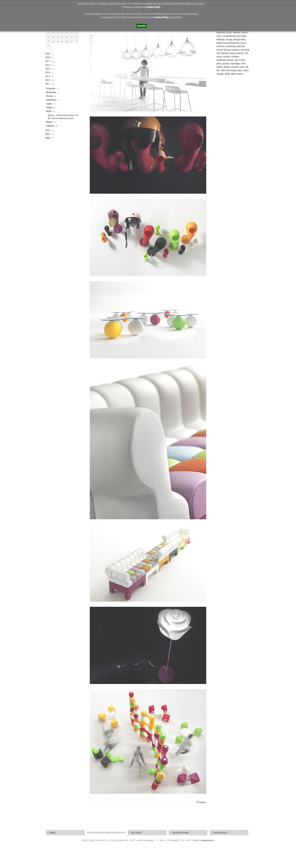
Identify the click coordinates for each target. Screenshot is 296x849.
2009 (47, 134)
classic (244, 32)
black (229, 32)
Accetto (141, 25)
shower (234, 67)
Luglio (49, 103)
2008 (47, 138)
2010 (47, 130)
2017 (47, 61)
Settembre (51, 99)
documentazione (231, 43)
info (218, 53)
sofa (241, 67)
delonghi (221, 39)
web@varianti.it (207, 840)
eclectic (220, 46)
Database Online (220, 832)
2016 (47, 65)
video (246, 70)
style (223, 70)
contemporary (229, 36)
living (232, 53)
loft (246, 53)
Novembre (51, 92)
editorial (240, 46)
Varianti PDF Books (180, 832)
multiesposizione (225, 60)
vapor (239, 70)
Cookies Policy (152, 7)
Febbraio (50, 125)
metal (219, 56)
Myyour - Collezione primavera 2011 (63, 115)
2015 (47, 68)
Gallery (52, 832)
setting (226, 67)
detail (219, 43)
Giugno (49, 107)
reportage (235, 63)
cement (236, 32)
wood (240, 73)
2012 (47, 80)
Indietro (202, 802)
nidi (236, 60)
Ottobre (49, 96)
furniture (235, 49)
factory (226, 49)
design (229, 39)
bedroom (221, 32)
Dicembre (50, 88)
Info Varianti (136, 832)
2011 (47, 84)
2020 (47, 53)
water (227, 73)
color (219, 36)
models (226, 56)
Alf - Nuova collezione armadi (60, 118)
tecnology (231, 70)
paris (219, 63)
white (233, 73)
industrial (245, 49)
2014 (47, 72)
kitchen (225, 53)
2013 (47, 76)
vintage (220, 73)
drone (243, 43)
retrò (243, 63)
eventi (219, 49)
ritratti (219, 67)
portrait (225, 63)
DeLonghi (241, 36)
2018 (47, 57)
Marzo (49, 122)
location (240, 53)
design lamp (239, 39)
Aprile (49, 111)
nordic (242, 60)
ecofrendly (230, 46)
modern (235, 56)
